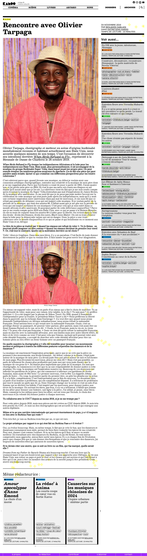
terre (128, 74)
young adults (122, 190)
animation (49, 524)
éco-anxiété (10, 527)
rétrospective (75, 534)
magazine (128, 221)
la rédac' (41, 531)
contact (128, 554)
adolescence (108, 193)
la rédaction (45, 554)
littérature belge (121, 119)
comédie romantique (15, 531)
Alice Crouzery (125, 204)
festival (56, 527)
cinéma (13, 7)
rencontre (117, 221)
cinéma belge (120, 262)
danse (117, 240)
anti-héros (125, 168)
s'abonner (102, 554)
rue (133, 243)
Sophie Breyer (109, 266)
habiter (135, 71)
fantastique (108, 190)
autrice (134, 119)
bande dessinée (110, 168)
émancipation (109, 196)
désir (120, 196)
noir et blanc (124, 71)
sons (90, 7)
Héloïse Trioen (121, 248)
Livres (107, 116)
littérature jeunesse (126, 193)
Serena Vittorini (109, 78)
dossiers (110, 7)
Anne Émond (11, 534)
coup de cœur (54, 531)
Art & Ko (108, 50)
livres (51, 7)
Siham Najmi (120, 270)
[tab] (35, 546)
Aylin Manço (108, 200)
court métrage (44, 527)
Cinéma (9, 480)
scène (32, 7)
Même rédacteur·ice (20, 474)
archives (129, 7)
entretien (106, 119)
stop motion (43, 534)
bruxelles (126, 240)
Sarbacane (121, 200)
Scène (8, 19)
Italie (104, 74)
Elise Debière (125, 175)
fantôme (129, 196)
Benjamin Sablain (116, 27)
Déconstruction (116, 74)
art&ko (71, 7)
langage (106, 123)
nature (135, 146)
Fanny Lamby (123, 127)
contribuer (74, 554)
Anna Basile (120, 54)
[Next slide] (100, 511)
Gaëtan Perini (121, 225)
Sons (71, 480)
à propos (16, 554)
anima (39, 524)
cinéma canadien (13, 524)
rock (85, 534)
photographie (109, 71)
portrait (106, 221)
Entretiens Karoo (118, 29)
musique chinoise (77, 531)
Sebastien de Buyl (111, 243)
